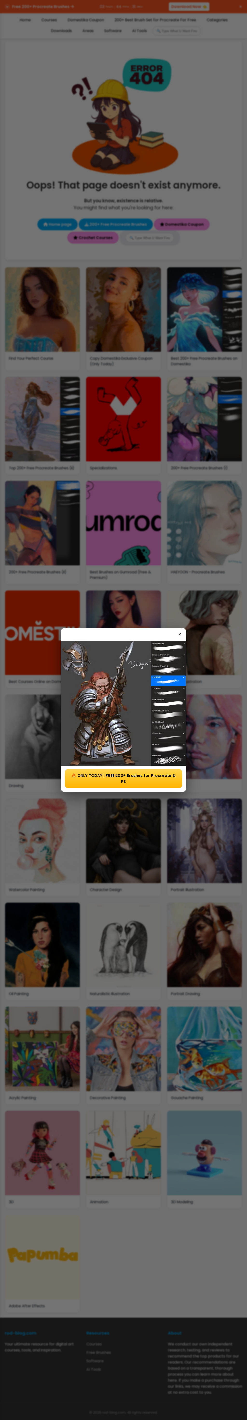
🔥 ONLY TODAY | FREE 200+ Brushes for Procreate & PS (123, 778)
